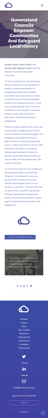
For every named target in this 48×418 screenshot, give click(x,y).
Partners (24, 319)
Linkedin (24, 375)
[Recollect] (22, 5)
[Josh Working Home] (24, 309)
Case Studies (24, 330)
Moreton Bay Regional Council (18, 68)
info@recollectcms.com (24, 387)
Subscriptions (24, 337)
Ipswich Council (11, 64)
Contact (24, 322)
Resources (24, 333)
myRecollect (24, 340)
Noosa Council (25, 64)
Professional (24, 348)
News (24, 326)
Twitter (24, 363)
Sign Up (24, 403)
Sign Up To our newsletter (20, 237)
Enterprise (24, 344)
